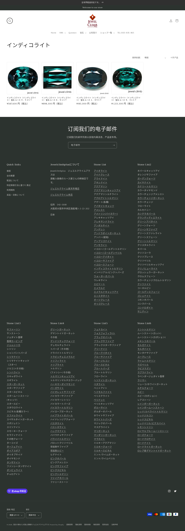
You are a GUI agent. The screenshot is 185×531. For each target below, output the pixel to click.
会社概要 (11, 176)
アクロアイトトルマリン (106, 198)
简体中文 (32, 515)
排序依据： (137, 58)
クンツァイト (144, 284)
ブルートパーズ (101, 368)
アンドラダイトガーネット (107, 233)
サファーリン (13, 329)
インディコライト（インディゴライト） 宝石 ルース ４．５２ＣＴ (21, 99)
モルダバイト (144, 349)
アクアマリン (100, 186)
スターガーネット (16, 384)
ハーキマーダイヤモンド (62, 384)
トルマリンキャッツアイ (62, 376)
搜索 (9, 171)
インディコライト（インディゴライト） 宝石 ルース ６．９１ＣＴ (56, 99)
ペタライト (99, 384)
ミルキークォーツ (103, 447)
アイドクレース (101, 175)
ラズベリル (143, 365)
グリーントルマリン (147, 241)
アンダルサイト (101, 225)
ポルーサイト (100, 407)
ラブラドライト (145, 372)
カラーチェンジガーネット (150, 198)
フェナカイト (100, 329)
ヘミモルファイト (103, 392)
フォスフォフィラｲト (104, 333)
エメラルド (99, 288)
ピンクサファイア (59, 466)
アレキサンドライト (104, 221)
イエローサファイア (104, 261)
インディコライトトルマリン (108, 268)
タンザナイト (13, 462)
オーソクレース (101, 300)
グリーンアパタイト (147, 221)
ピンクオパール (58, 458)
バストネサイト (58, 427)
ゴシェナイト (144, 296)
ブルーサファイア (103, 357)
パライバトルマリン (60, 439)
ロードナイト (144, 443)
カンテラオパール (146, 214)
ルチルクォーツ (145, 388)
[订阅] (114, 145)
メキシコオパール (146, 341)
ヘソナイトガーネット (105, 380)
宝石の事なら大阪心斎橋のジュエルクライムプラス (31, 525)
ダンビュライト (14, 470)
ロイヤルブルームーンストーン (153, 431)
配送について (13, 180)
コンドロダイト (145, 308)
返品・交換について (16, 195)
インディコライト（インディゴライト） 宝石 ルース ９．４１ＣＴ (126, 99)
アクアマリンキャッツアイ (107, 190)
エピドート (99, 284)
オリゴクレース (101, 304)
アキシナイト (100, 182)
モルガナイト (144, 345)
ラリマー (141, 380)
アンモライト (100, 245)
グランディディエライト (149, 218)
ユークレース (144, 357)
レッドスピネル (145, 419)
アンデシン (99, 229)
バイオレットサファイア (62, 392)
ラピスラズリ (144, 368)
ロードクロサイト (146, 439)
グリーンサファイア (147, 229)
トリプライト (57, 365)
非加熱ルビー (57, 451)
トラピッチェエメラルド (62, 357)
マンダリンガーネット (105, 435)
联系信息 (105, 525)
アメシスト (99, 210)
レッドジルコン (145, 415)
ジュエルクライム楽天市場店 (64, 188)
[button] (10, 21)
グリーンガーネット (60, 329)
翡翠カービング (14, 341)
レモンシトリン (145, 427)
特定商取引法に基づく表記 (18, 185)
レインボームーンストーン (150, 407)
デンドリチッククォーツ (62, 341)
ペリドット (99, 400)
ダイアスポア (13, 451)
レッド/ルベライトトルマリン (152, 411)
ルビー (140, 392)
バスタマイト (57, 423)
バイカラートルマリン (61, 407)
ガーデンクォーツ (146, 178)
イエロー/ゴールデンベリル (108, 253)
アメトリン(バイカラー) (106, 214)
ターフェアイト (14, 447)
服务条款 (87, 525)
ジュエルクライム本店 (61, 195)
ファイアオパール (59, 478)
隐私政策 (78, 525)
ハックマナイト (58, 431)
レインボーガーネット (148, 404)
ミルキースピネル (103, 451)
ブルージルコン (102, 361)
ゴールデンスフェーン (148, 292)
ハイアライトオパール (61, 415)
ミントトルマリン (146, 329)
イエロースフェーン (104, 265)
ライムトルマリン (146, 361)
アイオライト (100, 171)
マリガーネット (102, 431)
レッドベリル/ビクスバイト (151, 423)
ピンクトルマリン (59, 474)
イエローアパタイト (104, 257)
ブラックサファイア (104, 341)
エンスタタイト (102, 296)
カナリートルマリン (147, 186)
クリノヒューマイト (147, 268)
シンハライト (13, 372)
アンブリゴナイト (103, 241)
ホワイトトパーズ (103, 419)
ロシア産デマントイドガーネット (154, 451)
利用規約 (11, 190)
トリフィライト (58, 361)
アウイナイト (100, 178)
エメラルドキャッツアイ (106, 292)
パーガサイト (57, 388)
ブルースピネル (101, 365)
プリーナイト (100, 349)
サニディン (143, 311)
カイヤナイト (144, 182)
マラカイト (99, 439)
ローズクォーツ (145, 435)
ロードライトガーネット (149, 447)
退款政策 (69, 525)
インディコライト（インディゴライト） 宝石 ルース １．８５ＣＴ (91, 99)
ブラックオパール (103, 337)
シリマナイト (13, 357)
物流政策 (96, 525)
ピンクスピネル (58, 470)
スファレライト (14, 415)
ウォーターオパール (104, 276)
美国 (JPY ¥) (14, 515)
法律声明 (114, 525)
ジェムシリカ (13, 345)
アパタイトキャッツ (104, 206)
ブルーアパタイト (103, 353)
